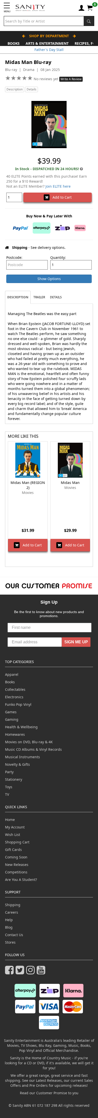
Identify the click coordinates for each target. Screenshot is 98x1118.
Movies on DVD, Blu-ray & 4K (29, 742)
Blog (9, 927)
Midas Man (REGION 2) (28, 485)
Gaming (11, 719)
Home (10, 819)
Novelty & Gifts (17, 764)
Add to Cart (61, 197)
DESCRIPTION (17, 297)
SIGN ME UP (76, 642)
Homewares (15, 734)
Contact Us (14, 934)
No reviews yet (46, 78)
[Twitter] (21, 972)
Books (14, 43)
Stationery (13, 779)
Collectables (15, 689)
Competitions (16, 872)
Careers (11, 912)
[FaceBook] (10, 972)
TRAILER (39, 297)
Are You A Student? (21, 879)
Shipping (12, 904)
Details (31, 89)
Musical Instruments (22, 756)
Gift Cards (13, 849)
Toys (8, 786)
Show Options (49, 278)
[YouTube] (42, 972)
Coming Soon (16, 857)
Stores (10, 942)
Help (9, 919)
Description (15, 89)
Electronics (14, 697)
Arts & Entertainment (47, 43)
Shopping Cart (17, 842)
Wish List (12, 834)
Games (11, 712)
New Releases (16, 864)
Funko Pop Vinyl (18, 704)
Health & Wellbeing (21, 727)
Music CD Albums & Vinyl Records (33, 749)
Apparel (11, 674)
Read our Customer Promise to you (49, 1093)
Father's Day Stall (49, 49)
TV (7, 794)
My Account (15, 827)
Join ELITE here (58, 186)
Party (9, 771)
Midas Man (70, 482)
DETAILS (56, 297)
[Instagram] (31, 972)
